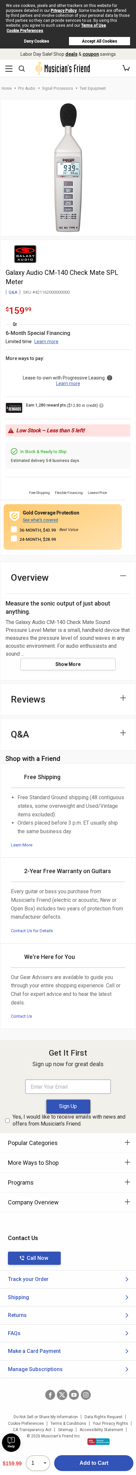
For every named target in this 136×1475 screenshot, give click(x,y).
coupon (91, 54)
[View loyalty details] (101, 406)
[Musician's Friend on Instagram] (86, 1395)
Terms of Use (93, 25)
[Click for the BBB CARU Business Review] (98, 1441)
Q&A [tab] (20, 734)
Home (7, 88)
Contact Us (21, 1016)
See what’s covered (40, 520)
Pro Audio (26, 88)
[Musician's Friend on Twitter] (62, 1395)
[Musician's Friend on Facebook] (50, 1395)
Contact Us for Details (32, 930)
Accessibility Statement (101, 1429)
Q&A (13, 292)
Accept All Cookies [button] (99, 41)
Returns (17, 1315)
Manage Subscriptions (35, 1369)
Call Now (37, 1258)
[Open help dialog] (11, 1442)
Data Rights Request (103, 1417)
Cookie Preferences (25, 30)
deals (71, 54)
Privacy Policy (64, 10)
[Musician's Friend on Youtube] (74, 1395)
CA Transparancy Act (32, 1429)
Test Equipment (93, 88)
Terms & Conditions (68, 1423)
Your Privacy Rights (110, 1423)
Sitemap (65, 1429)
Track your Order (28, 1279)
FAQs (14, 1333)
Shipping (18, 1297)
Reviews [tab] (28, 699)
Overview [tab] (30, 577)
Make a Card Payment (34, 1351)
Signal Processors (57, 88)
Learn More (21, 844)
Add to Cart (94, 1463)
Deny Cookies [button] (36, 41)
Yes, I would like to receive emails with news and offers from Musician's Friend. (69, 1120)
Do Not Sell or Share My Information (46, 1417)
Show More (68, 664)
